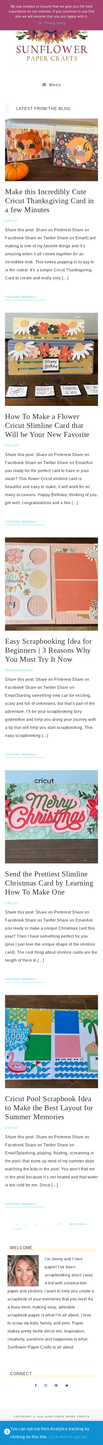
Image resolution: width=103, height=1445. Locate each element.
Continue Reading (20, 296)
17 (59, 1224)
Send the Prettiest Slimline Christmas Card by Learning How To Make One (49, 883)
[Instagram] (45, 1385)
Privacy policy (55, 23)
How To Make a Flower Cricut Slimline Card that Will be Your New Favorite (47, 425)
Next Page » (79, 1224)
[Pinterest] (56, 1385)
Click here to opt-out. (68, 1437)
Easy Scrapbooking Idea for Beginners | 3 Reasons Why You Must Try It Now (48, 650)
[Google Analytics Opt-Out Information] (7, 1432)
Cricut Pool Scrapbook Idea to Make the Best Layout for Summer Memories (49, 1107)
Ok (40, 23)
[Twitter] (67, 1385)
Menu (55, 85)
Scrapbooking (19, 670)
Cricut (11, 220)
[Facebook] (35, 1385)
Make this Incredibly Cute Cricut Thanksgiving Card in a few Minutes (49, 200)
